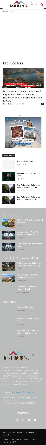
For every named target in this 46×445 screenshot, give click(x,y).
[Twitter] (29, 420)
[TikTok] (23, 420)
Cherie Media (7, 104)
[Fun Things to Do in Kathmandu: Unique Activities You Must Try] (8, 266)
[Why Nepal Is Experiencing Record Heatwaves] (8, 223)
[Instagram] (17, 420)
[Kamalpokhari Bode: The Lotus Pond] (8, 176)
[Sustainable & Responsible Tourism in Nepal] (8, 290)
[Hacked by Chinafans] (8, 164)
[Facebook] (11, 420)
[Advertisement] (23, 37)
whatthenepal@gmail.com (22, 392)
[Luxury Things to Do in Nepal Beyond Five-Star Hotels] (8, 278)
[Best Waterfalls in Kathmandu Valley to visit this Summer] (8, 188)
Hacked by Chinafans (25, 162)
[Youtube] (35, 420)
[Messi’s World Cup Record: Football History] (8, 247)
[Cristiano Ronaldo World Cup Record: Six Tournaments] (8, 235)
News (5, 87)
